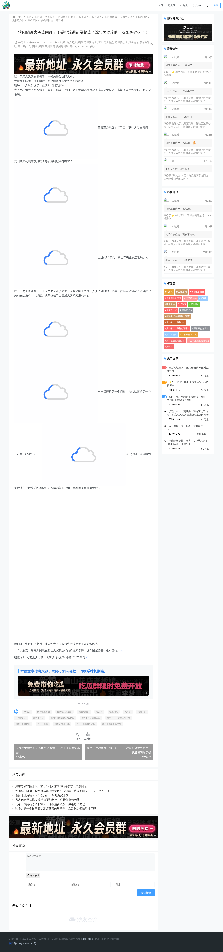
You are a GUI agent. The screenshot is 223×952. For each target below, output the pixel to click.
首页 (160, 5)
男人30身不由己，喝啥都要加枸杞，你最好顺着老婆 (47, 799)
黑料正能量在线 (62, 724)
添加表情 (34, 875)
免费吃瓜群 (84, 712)
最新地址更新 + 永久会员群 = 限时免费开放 (41, 795)
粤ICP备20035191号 (25, 943)
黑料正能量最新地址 (111, 724)
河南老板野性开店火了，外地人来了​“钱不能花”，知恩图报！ (52, 786)
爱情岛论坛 (126, 17)
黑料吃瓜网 (18, 20)
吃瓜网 (171, 5)
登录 (216, 5)
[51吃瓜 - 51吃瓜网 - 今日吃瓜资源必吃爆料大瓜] (6, 5)
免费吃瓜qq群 (43, 712)
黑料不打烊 (141, 17)
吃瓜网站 (60, 17)
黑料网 (169, 346)
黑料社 (59, 20)
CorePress (87, 938)
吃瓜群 (72, 17)
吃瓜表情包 (111, 17)
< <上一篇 (21, 756)
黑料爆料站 (47, 20)
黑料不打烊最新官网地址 (118, 718)
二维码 (87, 738)
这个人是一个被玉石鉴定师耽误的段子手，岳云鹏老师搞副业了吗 (55, 808)
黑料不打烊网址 (23, 724)
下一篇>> (146, 756)
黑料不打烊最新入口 (90, 718)
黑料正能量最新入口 (85, 724)
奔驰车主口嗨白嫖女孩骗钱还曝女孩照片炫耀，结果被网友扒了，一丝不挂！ (62, 790)
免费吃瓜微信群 (64, 712)
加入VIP (197, 5)
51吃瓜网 (182, 292)
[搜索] (206, 5)
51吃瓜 (184, 5)
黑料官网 (32, 20)
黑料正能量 (42, 724)
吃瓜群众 (84, 17)
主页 (18, 17)
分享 (78, 738)
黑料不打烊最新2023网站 (62, 718)
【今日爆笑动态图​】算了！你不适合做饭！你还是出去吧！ (51, 804)
